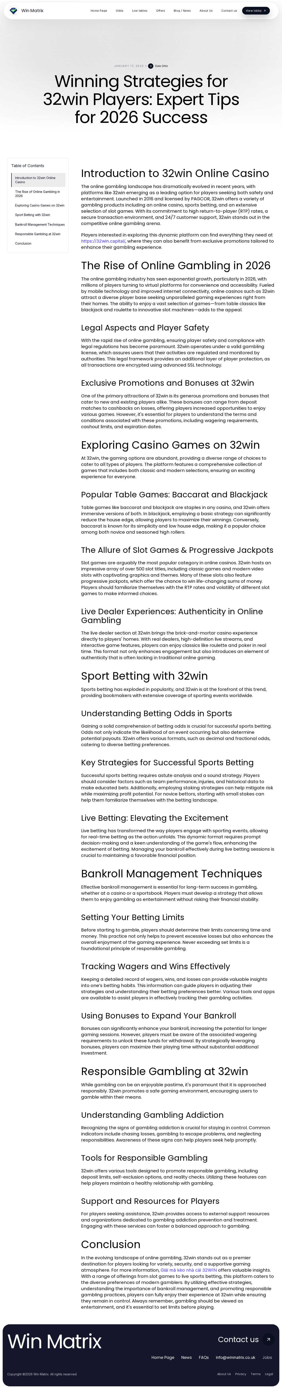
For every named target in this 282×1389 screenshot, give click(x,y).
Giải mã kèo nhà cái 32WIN (189, 1270)
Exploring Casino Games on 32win (39, 205)
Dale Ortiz (161, 66)
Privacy (240, 1374)
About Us (224, 1374)
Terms (256, 1374)
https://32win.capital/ (103, 241)
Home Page (163, 1357)
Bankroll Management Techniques (40, 224)
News (186, 1357)
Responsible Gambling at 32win (37, 234)
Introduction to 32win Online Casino (35, 180)
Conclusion (23, 243)
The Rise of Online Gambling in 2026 (37, 194)
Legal (269, 1374)
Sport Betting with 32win (32, 215)
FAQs (204, 1357)
